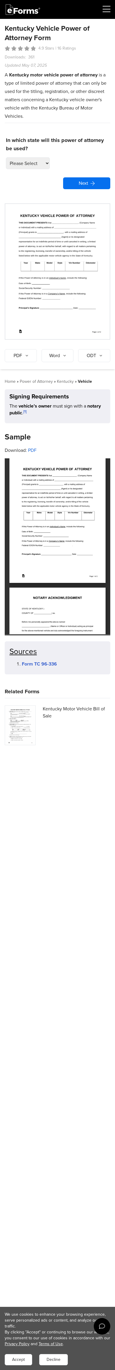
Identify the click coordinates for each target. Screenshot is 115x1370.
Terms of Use (51, 1344)
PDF (32, 450)
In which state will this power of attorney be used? (55, 144)
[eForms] (23, 9)
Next (83, 183)
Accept (18, 1359)
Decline (53, 1359)
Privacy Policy (17, 1344)
